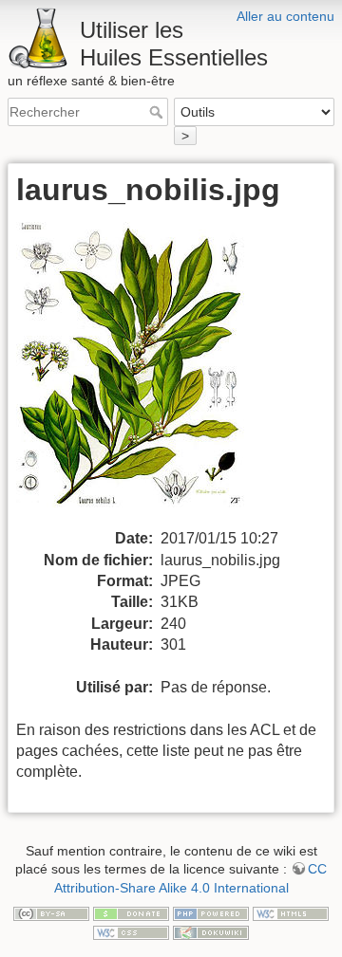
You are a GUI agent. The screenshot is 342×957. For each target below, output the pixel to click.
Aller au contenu (285, 16)
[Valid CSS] (131, 931)
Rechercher (158, 112)
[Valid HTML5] (291, 912)
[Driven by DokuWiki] (211, 931)
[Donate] (131, 912)
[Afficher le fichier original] (141, 374)
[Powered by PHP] (211, 912)
